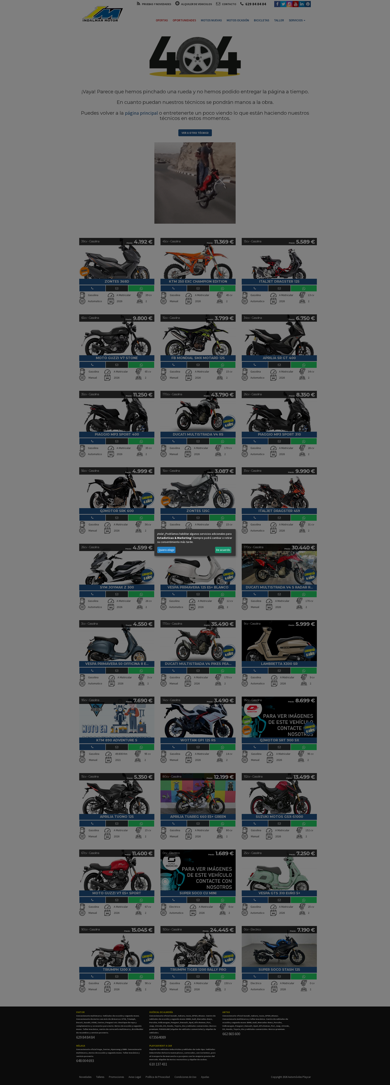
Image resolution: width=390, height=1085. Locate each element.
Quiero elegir (166, 550)
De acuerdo (223, 550)
